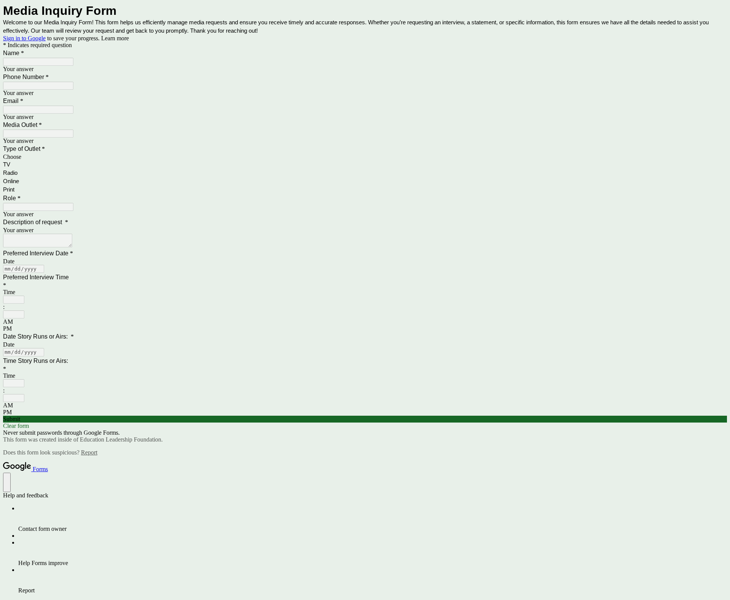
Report (89, 452)
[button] (365, 419)
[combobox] (13, 300)
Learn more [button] (115, 38)
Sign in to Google (24, 38)
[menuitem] (372, 518)
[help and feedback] (7, 482)
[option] (365, 157)
